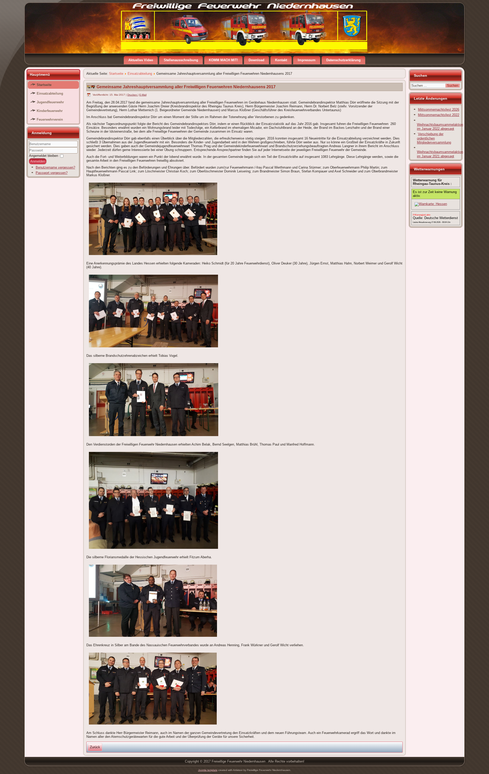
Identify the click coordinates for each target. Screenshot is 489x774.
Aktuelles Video (140, 60)
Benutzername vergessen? (55, 167)
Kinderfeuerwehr (50, 111)
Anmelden (37, 161)
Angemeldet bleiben (43, 156)
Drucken (132, 94)
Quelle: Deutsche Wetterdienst (435, 218)
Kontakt (281, 60)
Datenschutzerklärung (343, 60)
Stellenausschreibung (181, 60)
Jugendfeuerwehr (50, 102)
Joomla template (208, 770)
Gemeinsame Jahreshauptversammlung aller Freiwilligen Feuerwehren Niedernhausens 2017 (186, 87)
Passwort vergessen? (51, 173)
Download (256, 60)
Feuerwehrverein (50, 119)
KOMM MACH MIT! (223, 60)
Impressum (307, 60)
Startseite (44, 85)
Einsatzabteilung (50, 93)
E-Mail (142, 94)
